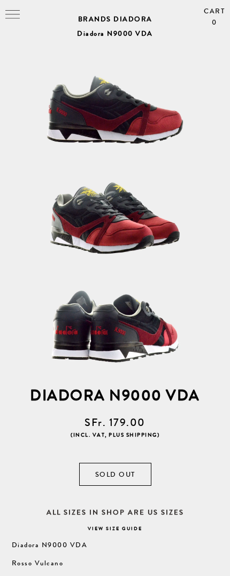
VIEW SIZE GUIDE (115, 528)
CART (214, 16)
